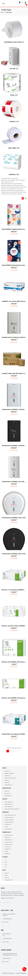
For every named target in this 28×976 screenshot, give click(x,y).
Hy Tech (7, 846)
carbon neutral (8, 819)
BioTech (7, 837)
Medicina (7, 775)
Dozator (7, 771)
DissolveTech (8, 842)
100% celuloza (8, 802)
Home (2, 12)
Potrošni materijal (9, 778)
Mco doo (7, 793)
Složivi (6, 782)
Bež (5, 875)
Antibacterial (8, 835)
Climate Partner (9, 822)
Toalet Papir (8, 785)
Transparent (8, 880)
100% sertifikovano (9, 815)
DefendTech (8, 840)
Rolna (6, 780)
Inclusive (7, 849)
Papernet (7, 795)
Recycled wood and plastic (11, 809)
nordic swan (8, 829)
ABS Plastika (8, 804)
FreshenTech (8, 844)
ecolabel (7, 824)
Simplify (7, 853)
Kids (6, 851)
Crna (6, 877)
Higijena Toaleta (9, 773)
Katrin (6, 791)
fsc (5, 826)
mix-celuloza (8, 806)
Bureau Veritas (8, 817)
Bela (6, 873)
